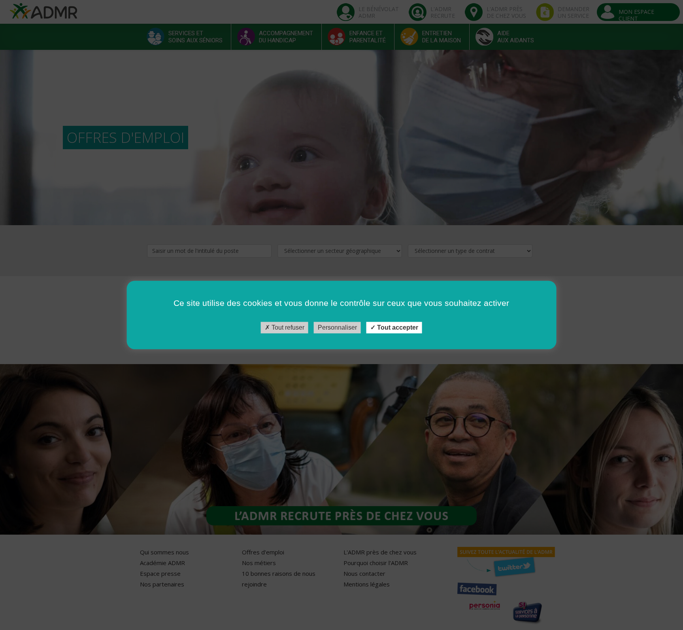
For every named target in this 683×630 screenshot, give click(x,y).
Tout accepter (396, 327)
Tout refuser (287, 327)
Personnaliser (337, 327)
